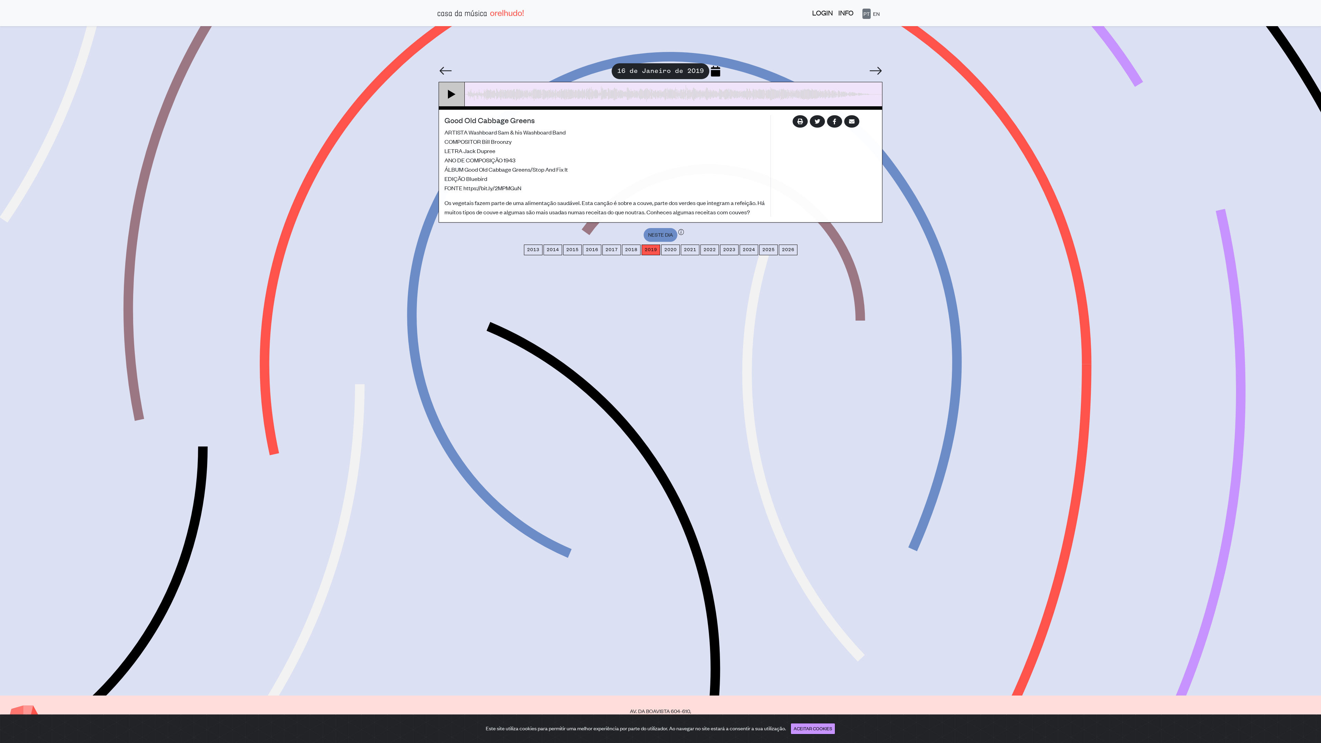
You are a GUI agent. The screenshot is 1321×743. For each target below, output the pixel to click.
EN (876, 13)
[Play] (452, 94)
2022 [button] (710, 249)
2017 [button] (611, 249)
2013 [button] (533, 249)
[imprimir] (800, 121)
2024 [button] (749, 249)
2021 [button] (690, 249)
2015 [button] (572, 249)
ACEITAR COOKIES (813, 728)
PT (866, 13)
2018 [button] (631, 249)
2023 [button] (729, 249)
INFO (845, 12)
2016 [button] (592, 249)
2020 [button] (670, 249)
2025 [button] (768, 249)
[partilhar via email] (851, 121)
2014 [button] (553, 249)
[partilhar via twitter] (817, 121)
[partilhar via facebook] (834, 121)
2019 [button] (651, 249)
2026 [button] (788, 249)
